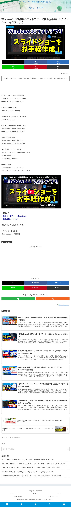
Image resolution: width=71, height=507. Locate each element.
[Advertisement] (35, 87)
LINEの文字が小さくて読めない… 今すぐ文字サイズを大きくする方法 (27, 472)
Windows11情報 (8, 242)
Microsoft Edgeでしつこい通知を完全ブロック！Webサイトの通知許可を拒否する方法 (33, 464)
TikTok (59, 493)
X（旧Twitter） (18, 496)
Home (12, 493)
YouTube (35, 493)
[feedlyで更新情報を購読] (18, 298)
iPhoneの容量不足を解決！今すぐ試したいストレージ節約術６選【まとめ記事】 (31, 476)
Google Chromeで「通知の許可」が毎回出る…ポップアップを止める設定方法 (30, 468)
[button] (58, 67)
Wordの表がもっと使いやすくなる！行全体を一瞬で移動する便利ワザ (27, 459)
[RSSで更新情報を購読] (53, 298)
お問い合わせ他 (52, 496)
